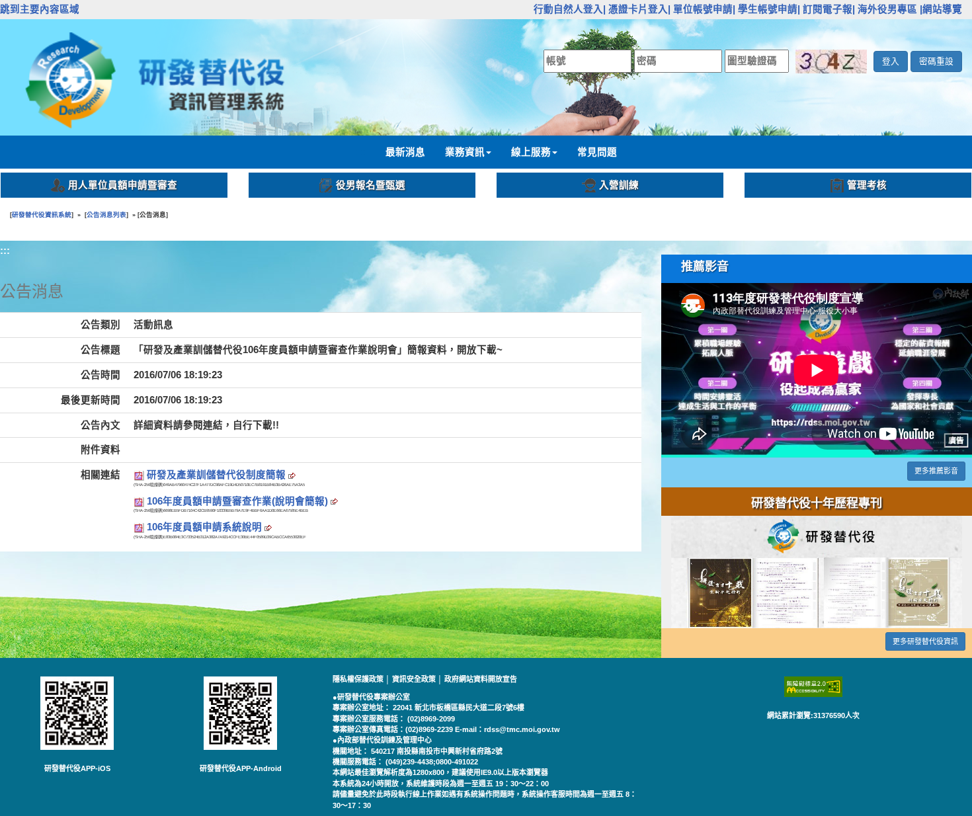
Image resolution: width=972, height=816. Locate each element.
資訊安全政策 (415, 679)
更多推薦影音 (936, 471)
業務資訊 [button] (465, 152)
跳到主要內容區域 (39, 9)
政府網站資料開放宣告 (480, 679)
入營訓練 (619, 185)
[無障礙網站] (813, 686)
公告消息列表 (106, 214)
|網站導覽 (941, 9)
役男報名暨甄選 (370, 185)
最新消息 (405, 152)
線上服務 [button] (531, 152)
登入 (890, 61)
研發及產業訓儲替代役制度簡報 (217, 474)
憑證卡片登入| (639, 9)
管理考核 (867, 185)
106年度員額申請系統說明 (205, 527)
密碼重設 (936, 61)
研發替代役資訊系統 (41, 214)
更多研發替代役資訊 (925, 641)
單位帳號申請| (704, 9)
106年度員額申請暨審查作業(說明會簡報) (239, 501)
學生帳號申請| (769, 9)
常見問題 (597, 152)
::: (526, 9)
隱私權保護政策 (359, 679)
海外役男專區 (887, 9)
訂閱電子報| (829, 9)
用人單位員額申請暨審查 (122, 185)
